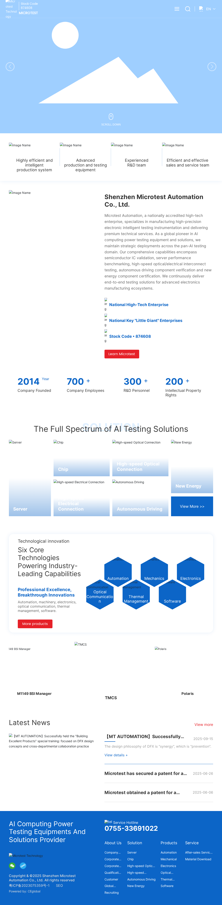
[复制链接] (23, 865)
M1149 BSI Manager (38, 693)
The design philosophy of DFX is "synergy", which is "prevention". (157, 746)
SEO (59, 885)
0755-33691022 (131, 828)
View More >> (192, 506)
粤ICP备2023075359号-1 (29, 885)
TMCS (111, 695)
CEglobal (34, 891)
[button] (211, 66)
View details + (116, 755)
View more (203, 724)
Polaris (184, 695)
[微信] (12, 865)
